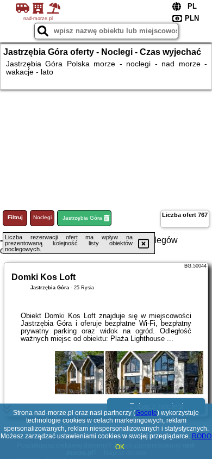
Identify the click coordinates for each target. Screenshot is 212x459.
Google (146, 413)
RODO (201, 436)
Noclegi (42, 217)
